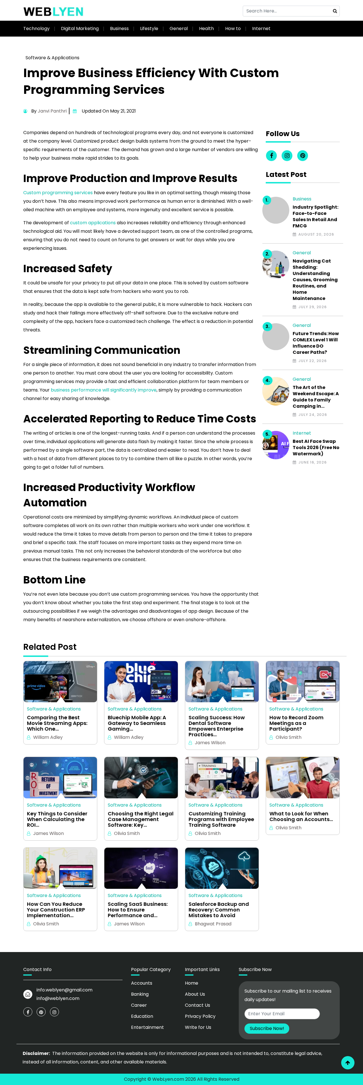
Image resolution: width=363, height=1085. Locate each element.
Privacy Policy (200, 1016)
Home (191, 983)
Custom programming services (58, 192)
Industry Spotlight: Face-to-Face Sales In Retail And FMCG (315, 216)
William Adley (48, 737)
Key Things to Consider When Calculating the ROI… (57, 819)
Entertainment (147, 1027)
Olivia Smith (288, 737)
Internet (261, 28)
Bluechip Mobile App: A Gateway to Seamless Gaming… (137, 723)
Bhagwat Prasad (213, 924)
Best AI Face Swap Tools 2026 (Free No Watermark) (316, 447)
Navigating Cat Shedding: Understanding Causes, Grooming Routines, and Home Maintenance (315, 280)
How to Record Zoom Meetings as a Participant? (296, 723)
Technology (36, 28)
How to (233, 28)
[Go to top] (347, 1062)
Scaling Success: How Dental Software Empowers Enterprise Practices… (217, 726)
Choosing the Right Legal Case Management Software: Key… (141, 819)
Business (119, 28)
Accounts (141, 983)
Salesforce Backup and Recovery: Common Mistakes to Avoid (219, 909)
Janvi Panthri (52, 111)
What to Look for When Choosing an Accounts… (301, 816)
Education (142, 1016)
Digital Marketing (80, 28)
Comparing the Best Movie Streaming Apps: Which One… (57, 723)
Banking (140, 994)
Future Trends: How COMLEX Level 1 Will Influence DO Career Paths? (316, 343)
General (179, 28)
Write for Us (198, 1027)
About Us (195, 994)
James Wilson (210, 742)
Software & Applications (52, 57)
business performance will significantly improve (104, 390)
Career (139, 1005)
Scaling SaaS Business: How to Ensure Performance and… (138, 909)
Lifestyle (149, 28)
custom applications (93, 222)
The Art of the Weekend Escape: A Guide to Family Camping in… (316, 396)
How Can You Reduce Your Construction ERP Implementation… (56, 909)
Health (206, 28)
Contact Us (197, 1005)
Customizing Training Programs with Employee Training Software (221, 819)
